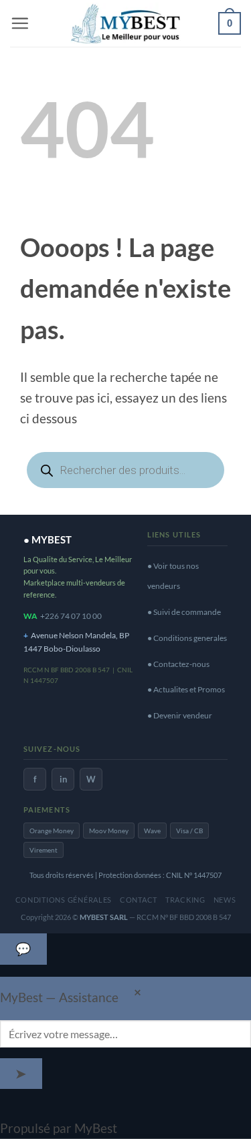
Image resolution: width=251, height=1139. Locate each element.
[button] (19, 23)
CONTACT (138, 899)
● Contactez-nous (178, 664)
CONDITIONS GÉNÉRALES (63, 899)
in (63, 779)
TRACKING (185, 899)
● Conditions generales (187, 638)
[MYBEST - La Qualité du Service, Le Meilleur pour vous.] (125, 23)
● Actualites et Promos (186, 689)
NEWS (225, 899)
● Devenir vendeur (179, 715)
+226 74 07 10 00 (71, 616)
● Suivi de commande (184, 612)
